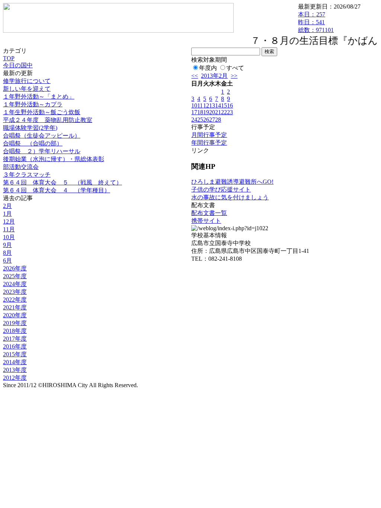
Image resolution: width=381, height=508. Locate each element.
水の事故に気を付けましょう (230, 197)
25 (200, 119)
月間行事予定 (209, 135)
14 (218, 105)
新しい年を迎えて (27, 89)
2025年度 (15, 276)
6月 (7, 260)
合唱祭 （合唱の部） (33, 143)
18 (200, 112)
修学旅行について (27, 81)
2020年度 (15, 315)
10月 (9, 237)
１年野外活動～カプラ (33, 104)
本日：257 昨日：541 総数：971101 (316, 22)
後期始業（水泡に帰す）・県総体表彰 (53, 159)
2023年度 (15, 292)
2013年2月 (214, 76)
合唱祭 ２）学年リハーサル (41, 151)
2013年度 (15, 370)
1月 (7, 213)
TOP (9, 58)
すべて (235, 68)
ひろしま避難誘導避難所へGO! (232, 182)
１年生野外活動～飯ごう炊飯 (41, 112)
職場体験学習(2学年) (30, 128)
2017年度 (15, 338)
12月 (9, 221)
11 (200, 105)
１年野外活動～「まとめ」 (38, 96)
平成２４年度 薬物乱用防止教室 (47, 120)
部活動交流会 (21, 167)
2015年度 (15, 354)
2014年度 (15, 362)
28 (218, 119)
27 (212, 119)
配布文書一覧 (209, 213)
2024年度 (15, 284)
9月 (7, 245)
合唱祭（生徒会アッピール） (41, 135)
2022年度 (15, 299)
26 (206, 119)
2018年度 (15, 331)
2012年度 (15, 377)
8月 (7, 253)
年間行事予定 (209, 142)
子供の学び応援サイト (221, 189)
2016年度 (15, 346)
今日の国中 (18, 65)
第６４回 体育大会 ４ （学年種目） (56, 190)
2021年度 (15, 307)
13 (212, 105)
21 (218, 112)
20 (212, 112)
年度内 (208, 68)
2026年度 (15, 268)
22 (224, 112)
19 (206, 112)
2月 (7, 206)
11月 (9, 229)
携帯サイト (206, 221)
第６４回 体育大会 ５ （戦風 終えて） (62, 182)
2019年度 (15, 323)
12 (206, 105)
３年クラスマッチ (27, 174)
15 (224, 105)
